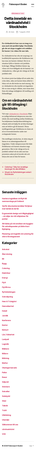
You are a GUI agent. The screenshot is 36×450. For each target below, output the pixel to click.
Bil (3, 259)
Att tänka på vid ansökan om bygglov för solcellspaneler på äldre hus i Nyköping (17, 226)
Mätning (5, 358)
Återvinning (7, 254)
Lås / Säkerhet (8, 335)
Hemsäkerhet (8, 306)
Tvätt (4, 410)
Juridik (5, 316)
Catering (6, 268)
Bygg (4, 263)
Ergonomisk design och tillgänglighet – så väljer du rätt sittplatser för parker (18, 216)
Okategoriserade (9, 368)
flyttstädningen (8, 292)
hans (12, 32)
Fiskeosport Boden (18, 4)
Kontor (5, 325)
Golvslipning (7, 297)
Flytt (4, 282)
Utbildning (6, 415)
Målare (5, 353)
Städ (4, 401)
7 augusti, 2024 (24, 32)
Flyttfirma (6, 287)
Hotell (4, 311)
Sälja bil (5, 382)
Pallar (4, 372)
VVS (4, 434)
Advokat (5, 249)
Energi (5, 278)
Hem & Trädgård (9, 301)
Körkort (5, 330)
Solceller (6, 391)
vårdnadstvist (18, 13)
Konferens (6, 320)
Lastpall (5, 339)
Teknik (5, 406)
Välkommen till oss (10, 424)
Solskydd (6, 396)
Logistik (5, 344)
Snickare (6, 387)
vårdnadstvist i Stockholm (18, 114)
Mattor (5, 363)
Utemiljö (5, 420)
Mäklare (5, 349)
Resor (4, 377)
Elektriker (6, 273)
